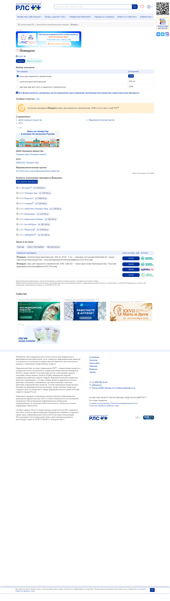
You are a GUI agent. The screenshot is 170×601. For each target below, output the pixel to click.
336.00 (131, 269)
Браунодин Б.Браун (33, 219)
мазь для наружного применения (35, 76)
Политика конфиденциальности (124, 403)
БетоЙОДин (30, 224)
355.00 (131, 275)
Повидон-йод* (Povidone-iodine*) (31, 154)
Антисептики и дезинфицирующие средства (53, 25)
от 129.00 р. (55, 208)
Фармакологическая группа (101, 120)
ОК (152, 590)
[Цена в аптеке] (147, 258)
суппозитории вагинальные (33, 81)
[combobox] (93, 6)
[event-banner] (131, 312)
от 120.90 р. (41, 203)
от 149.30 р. (45, 193)
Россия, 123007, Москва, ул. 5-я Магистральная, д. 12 (113, 388)
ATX (20, 123)
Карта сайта (94, 363)
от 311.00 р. (44, 235)
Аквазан (29, 203)
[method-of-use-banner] (48, 39)
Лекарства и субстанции (28, 16)
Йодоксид (29, 229)
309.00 (131, 264)
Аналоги (20, 61)
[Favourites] (142, 6)
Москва (20, 247)
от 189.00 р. (41, 198)
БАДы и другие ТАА (55, 16)
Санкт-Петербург (35, 247)
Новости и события (126, 16)
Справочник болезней (79, 16)
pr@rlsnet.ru (97, 385)
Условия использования (99, 403)
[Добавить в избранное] (17, 50)
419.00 (131, 258)
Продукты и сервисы (104, 16)
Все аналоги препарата (27, 182)
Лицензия (93, 366)
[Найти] (135, 6)
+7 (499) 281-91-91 (99, 382)
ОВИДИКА (30, 235)
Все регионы (53, 247)
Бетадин (27, 188)
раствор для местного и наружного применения (43, 87)
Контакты (93, 360)
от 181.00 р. (51, 219)
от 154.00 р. (39, 188)
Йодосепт (29, 198)
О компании (94, 357)
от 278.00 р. (43, 229)
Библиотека (145, 16)
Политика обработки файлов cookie (104, 406)
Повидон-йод (30, 193)
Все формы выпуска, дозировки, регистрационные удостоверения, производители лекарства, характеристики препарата (78, 93)
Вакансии (93, 369)
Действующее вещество (30, 120)
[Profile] (149, 6)
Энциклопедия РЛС (27, 25)
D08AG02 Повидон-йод (27, 162)
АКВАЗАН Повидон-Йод (36, 208)
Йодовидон (29, 214)
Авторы (92, 372)
